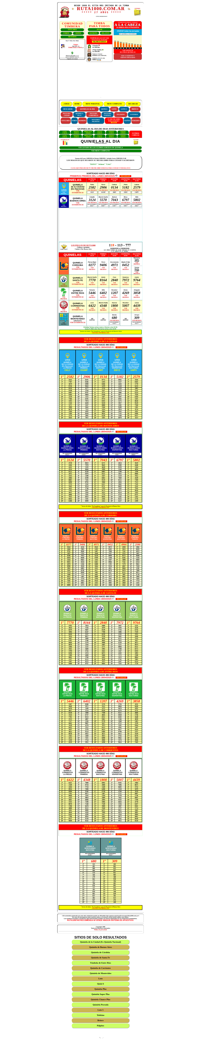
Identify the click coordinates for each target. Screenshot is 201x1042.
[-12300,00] (99, 45)
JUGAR (99, 29)
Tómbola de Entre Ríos (100, 963)
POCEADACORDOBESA (93, 114)
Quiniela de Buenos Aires (100, 947)
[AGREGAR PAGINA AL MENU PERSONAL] (129, 9)
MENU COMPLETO (114, 104)
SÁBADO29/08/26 (123, 136)
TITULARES (72, 29)
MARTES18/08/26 (76, 132)
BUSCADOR (67, 109)
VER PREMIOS (92, 190)
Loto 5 (100, 1010)
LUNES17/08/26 (64, 132)
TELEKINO (121, 114)
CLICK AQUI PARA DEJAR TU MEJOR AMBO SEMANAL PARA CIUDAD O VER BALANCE (100, 168)
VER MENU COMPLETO (100, 151)
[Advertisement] (100, 80)
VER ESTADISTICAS (77, 322)
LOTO (114, 109)
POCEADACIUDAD (66, 114)
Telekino (100, 1015)
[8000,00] (102, 50)
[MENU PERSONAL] (73, 9)
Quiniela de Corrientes (100, 968)
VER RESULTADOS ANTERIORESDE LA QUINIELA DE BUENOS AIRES (100, 424)
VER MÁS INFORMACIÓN (100, 333)
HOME (77, 104)
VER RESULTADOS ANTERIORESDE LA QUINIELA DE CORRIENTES (100, 749)
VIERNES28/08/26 (111, 136)
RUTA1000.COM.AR (101, 8)
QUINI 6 (104, 109)
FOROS (66, 33)
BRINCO (135, 109)
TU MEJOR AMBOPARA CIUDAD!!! (113, 120)
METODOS (72, 37)
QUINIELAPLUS (79, 114)
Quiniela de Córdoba (100, 952)
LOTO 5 (124, 109)
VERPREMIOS (63, 193)
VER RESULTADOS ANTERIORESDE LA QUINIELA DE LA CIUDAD (100, 340)
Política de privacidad (100, 930)
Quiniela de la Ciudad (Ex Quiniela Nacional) (100, 942)
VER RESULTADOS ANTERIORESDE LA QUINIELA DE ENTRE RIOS (100, 670)
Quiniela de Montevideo (100, 973)
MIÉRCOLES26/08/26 (88, 136)
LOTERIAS (134, 114)
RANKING (93, 33)
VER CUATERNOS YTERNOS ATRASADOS (127, 56)
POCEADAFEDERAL (107, 114)
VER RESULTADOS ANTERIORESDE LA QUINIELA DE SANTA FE (100, 591)
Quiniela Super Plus (101, 994)
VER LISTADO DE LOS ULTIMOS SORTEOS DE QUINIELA (100, 147)
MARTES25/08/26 (76, 136)
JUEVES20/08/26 (99, 132)
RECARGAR (133, 104)
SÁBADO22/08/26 (123, 132)
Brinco (100, 1020)
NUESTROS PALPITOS (96, 120)
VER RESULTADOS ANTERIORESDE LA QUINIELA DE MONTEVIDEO (100, 827)
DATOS (78, 33)
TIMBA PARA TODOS (75, 47)
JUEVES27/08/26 (99, 136)
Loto (100, 978)
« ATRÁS (66, 104)
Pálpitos (100, 1025)
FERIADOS (136, 120)
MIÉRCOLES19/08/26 (88, 132)
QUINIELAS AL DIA (87, 109)
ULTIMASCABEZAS (135, 134)
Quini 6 (100, 984)
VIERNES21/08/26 (111, 132)
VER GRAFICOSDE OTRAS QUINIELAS (128, 51)
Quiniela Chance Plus (100, 999)
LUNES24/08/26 (64, 136)
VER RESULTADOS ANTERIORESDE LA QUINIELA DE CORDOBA (100, 514)
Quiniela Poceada (100, 1005)
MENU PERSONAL (92, 104)
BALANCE (105, 33)
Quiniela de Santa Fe (100, 957)
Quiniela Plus (100, 989)
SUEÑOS (127, 120)
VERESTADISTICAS (78, 192)
